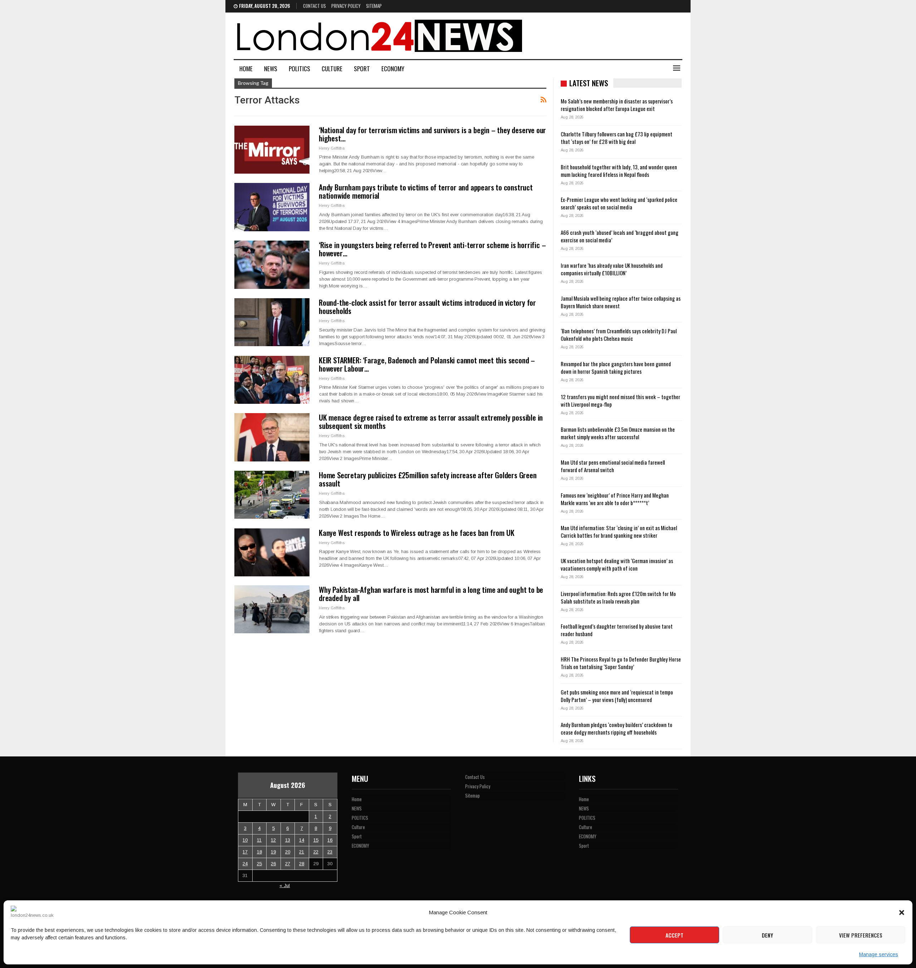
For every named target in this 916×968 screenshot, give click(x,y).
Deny (767, 935)
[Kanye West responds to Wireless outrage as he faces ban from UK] (272, 552)
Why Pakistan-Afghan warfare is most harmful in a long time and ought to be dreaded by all (431, 593)
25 (259, 863)
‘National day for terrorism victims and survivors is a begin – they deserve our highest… (432, 134)
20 (287, 852)
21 (301, 852)
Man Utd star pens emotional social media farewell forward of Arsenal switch (613, 466)
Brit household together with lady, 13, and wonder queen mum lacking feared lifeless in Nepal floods (619, 170)
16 (329, 840)
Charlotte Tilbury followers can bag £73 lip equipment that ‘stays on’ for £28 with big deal (616, 137)
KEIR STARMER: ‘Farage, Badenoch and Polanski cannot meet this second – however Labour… (427, 364)
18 (259, 852)
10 (245, 840)
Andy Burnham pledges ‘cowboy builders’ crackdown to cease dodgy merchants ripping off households (616, 728)
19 (273, 852)
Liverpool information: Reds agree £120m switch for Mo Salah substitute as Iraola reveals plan (618, 597)
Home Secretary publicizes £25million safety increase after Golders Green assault (428, 479)
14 (301, 840)
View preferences (860, 935)
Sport (362, 68)
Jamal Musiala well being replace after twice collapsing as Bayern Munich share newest (621, 302)
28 (301, 863)
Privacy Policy (346, 5)
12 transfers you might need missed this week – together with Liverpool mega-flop (620, 400)
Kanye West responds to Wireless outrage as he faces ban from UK (416, 532)
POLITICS (299, 68)
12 (273, 840)
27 (287, 863)
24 (245, 863)
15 (315, 840)
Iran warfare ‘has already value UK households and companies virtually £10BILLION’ (612, 269)
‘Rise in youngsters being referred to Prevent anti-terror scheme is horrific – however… (432, 248)
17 (245, 852)
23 (329, 852)
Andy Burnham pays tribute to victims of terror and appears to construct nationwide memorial (426, 191)
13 (287, 840)
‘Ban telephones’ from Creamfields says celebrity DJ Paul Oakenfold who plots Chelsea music (619, 334)
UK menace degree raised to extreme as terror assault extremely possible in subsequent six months (431, 421)
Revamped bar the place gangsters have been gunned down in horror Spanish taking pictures (616, 367)
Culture (332, 68)
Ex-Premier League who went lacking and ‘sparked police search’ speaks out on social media (619, 203)
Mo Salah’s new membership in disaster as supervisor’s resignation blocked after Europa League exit (617, 104)
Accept (674, 935)
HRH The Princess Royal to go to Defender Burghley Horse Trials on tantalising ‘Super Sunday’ (621, 663)
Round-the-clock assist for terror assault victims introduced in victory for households (427, 306)
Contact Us (314, 5)
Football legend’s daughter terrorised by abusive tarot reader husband (617, 630)
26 (273, 863)
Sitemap (374, 5)
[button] (901, 912)
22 (315, 852)
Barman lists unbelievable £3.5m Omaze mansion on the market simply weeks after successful (618, 433)
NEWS (270, 68)
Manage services (878, 954)
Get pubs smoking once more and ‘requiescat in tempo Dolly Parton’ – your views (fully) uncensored (617, 695)
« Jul (284, 885)
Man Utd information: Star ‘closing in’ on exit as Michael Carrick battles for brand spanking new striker (619, 531)
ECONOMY (392, 68)
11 (259, 840)
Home (246, 68)
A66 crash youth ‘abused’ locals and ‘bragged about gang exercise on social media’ (619, 236)
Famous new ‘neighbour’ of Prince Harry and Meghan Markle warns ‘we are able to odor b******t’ (615, 499)
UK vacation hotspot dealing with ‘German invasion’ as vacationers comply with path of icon (617, 564)
